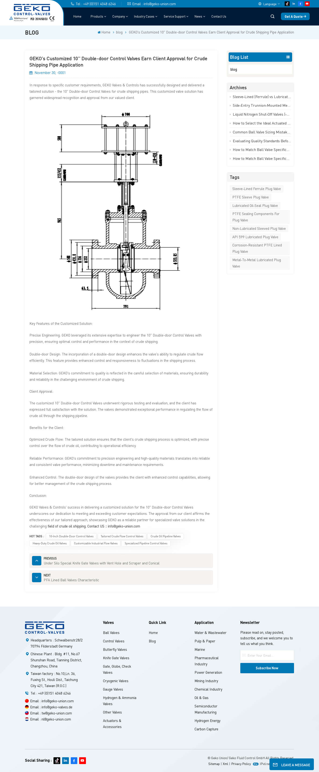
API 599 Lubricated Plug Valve (255, 236)
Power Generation (208, 672)
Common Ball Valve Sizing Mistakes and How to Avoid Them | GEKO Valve (262, 131)
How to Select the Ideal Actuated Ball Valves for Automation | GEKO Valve (262, 123)
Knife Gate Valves (116, 657)
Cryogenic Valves (115, 680)
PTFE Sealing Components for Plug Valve (256, 216)
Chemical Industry (208, 689)
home (153, 632)
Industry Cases (144, 16)
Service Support (174, 16)
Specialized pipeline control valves (146, 543)
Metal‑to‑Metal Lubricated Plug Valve (256, 262)
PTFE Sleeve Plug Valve (250, 197)
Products (97, 16)
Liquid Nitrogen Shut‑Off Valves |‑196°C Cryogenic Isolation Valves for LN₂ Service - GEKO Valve (262, 114)
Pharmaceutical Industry (207, 660)
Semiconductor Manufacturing (206, 709)
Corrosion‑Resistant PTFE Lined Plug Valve (257, 248)
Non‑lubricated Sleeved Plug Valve (259, 228)
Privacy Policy (241, 763)
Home (77, 16)
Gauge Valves (113, 689)
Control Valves (113, 641)
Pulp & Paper (205, 641)
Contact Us (218, 16)
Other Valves (112, 712)
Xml (225, 763)
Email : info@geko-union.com (154, 3)
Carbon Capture (206, 729)
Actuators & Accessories (112, 723)
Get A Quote (294, 16)
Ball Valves (111, 632)
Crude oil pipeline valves (166, 536)
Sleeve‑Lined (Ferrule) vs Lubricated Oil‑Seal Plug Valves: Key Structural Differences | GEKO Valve (262, 96)
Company (118, 16)
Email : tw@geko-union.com (51, 713)
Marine (200, 649)
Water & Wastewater (211, 632)
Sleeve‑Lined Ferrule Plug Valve (256, 188)
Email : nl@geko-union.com (50, 719)
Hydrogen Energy (207, 720)
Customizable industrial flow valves (95, 543)
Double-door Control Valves (90, 91)
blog (119, 32)
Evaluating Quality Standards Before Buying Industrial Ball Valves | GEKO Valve (262, 140)
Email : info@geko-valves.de (51, 707)
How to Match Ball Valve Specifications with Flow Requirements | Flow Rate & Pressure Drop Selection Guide (262, 149)
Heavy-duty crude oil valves (50, 543)
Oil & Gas (202, 697)
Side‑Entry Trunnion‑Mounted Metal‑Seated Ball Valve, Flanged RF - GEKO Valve (262, 105)
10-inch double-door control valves (71, 536)
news (198, 16)
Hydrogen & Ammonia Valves (119, 700)
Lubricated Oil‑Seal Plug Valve (255, 205)
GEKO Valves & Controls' (48, 507)
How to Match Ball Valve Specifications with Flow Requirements (262, 158)
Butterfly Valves (115, 649)
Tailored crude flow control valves (122, 536)
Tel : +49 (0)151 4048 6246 (96, 3)
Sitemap (214, 763)
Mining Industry (206, 680)
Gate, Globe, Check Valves (117, 669)
